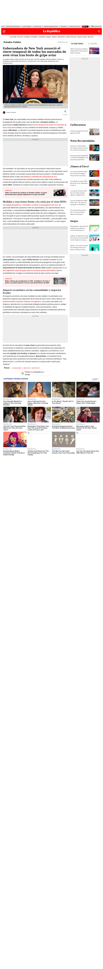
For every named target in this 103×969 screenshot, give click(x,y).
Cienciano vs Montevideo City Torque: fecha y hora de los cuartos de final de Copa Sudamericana (79, 149)
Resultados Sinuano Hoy (13, 26)
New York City (36, 368)
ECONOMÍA (34, 37)
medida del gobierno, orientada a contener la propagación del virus (31, 205)
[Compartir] (65, 111)
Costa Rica (64, 26)
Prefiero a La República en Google (34, 373)
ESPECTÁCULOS (71, 37)
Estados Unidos (12, 42)
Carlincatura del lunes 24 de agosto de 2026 (79, 132)
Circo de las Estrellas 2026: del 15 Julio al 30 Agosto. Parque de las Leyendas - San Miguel (78, 174)
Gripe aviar (26, 368)
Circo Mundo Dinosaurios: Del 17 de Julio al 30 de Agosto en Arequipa (78, 212)
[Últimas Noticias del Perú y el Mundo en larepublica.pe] (51, 31)
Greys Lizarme (11, 112)
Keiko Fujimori (27, 26)
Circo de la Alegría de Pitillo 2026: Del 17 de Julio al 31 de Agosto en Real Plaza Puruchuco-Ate (78, 203)
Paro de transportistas (51, 26)
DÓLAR (79, 37)
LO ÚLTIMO (13, 37)
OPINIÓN (27, 37)
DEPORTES (61, 37)
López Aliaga (37, 26)
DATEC (85, 37)
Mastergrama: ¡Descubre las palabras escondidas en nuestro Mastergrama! (79, 228)
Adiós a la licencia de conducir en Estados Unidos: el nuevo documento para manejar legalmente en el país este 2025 (26, 193)
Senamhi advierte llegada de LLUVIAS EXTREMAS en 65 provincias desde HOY (79, 157)
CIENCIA (54, 37)
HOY (3, 26)
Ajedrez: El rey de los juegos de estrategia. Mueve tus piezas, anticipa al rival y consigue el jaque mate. (79, 248)
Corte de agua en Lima (75, 26)
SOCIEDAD (41, 37)
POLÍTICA (20, 37)
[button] (4, 31)
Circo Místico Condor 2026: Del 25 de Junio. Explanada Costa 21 (78, 183)
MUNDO (48, 37)
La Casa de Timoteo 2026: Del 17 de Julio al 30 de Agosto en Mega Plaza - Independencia (78, 194)
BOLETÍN (90, 37)
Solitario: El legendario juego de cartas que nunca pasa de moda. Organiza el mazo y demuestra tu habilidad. (79, 239)
